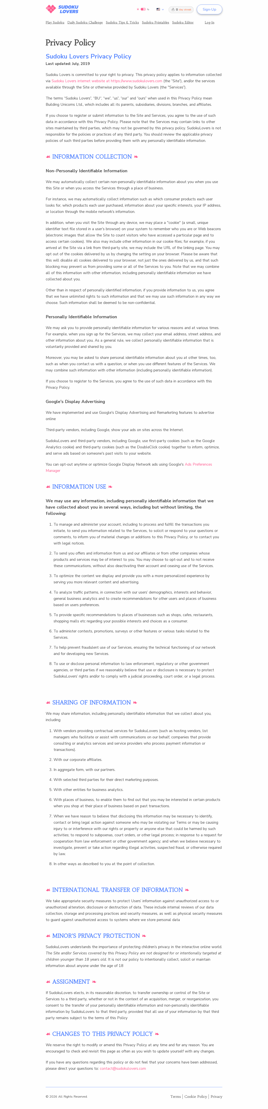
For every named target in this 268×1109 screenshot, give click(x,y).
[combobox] (159, 9)
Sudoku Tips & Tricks (122, 22)
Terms (175, 1096)
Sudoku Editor (183, 22)
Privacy (216, 1096)
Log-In (209, 22)
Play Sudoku (55, 22)
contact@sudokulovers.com (123, 1068)
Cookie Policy (195, 1096)
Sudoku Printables (155, 22)
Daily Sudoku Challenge (85, 22)
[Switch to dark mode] (143, 9)
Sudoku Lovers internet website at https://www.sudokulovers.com (107, 81)
